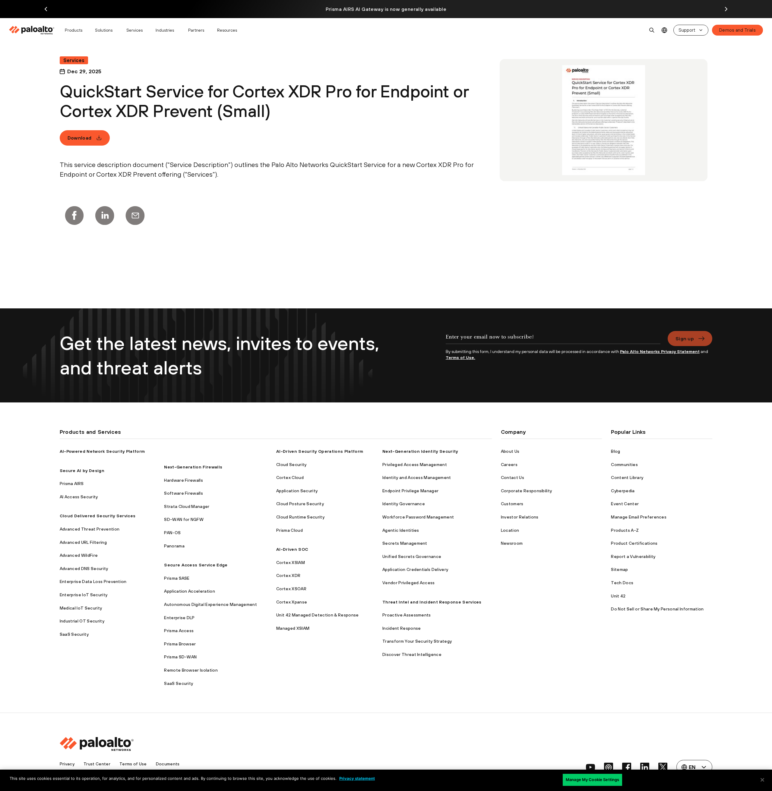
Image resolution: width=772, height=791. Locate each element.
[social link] (590, 767)
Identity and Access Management (416, 477)
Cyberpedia (622, 490)
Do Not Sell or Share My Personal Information (657, 609)
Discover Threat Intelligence (411, 654)
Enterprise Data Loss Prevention (93, 581)
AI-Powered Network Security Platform (102, 451)
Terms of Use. (460, 357)
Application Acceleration (189, 591)
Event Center (625, 503)
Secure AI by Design (82, 470)
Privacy (67, 763)
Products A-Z (625, 530)
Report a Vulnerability (633, 556)
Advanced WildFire (79, 555)
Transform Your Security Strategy (417, 641)
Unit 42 (618, 596)
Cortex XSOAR (291, 588)
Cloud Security (291, 464)
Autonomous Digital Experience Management (210, 604)
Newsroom (512, 543)
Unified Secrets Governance (411, 556)
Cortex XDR (288, 575)
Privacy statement (357, 778)
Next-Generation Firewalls (193, 467)
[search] (652, 30)
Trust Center (97, 763)
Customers (512, 503)
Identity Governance (403, 503)
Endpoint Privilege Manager (410, 490)
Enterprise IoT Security (83, 594)
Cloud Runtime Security (300, 517)
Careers (509, 464)
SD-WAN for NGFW (184, 519)
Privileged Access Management (414, 464)
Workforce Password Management (418, 517)
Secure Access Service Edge (195, 565)
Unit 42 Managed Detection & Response (317, 615)
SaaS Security (74, 634)
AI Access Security (79, 496)
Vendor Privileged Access (408, 582)
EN (664, 30)
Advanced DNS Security (84, 568)
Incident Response (401, 628)
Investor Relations (520, 517)
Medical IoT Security (81, 608)
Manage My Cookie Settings (592, 779)
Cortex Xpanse (291, 602)
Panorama (174, 546)
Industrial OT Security (82, 621)
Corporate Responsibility (526, 490)
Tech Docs (622, 582)
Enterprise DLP (179, 617)
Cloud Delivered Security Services (98, 515)
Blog (615, 451)
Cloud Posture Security (300, 503)
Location (510, 530)
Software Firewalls (183, 493)
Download (80, 137)
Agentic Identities (400, 530)
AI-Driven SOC (292, 549)
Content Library (627, 477)
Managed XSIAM (292, 628)
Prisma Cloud (289, 530)
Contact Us (512, 477)
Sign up (685, 338)
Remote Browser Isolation (191, 670)
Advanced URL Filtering (83, 542)
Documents (168, 763)
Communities (624, 464)
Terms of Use (133, 763)
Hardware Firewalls (183, 480)
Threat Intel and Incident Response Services (432, 602)
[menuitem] (34, 30)
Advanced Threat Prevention (89, 529)
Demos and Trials (737, 30)
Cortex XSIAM (290, 562)
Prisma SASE (177, 578)
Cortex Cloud (290, 477)
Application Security (297, 490)
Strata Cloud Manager (186, 506)
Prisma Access (179, 630)
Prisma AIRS (72, 483)
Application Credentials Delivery (415, 569)
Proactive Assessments (406, 615)
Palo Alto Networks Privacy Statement (660, 351)
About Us (510, 451)
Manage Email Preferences (638, 517)
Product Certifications (634, 543)
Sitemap (619, 569)
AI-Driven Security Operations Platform (319, 451)
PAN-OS (172, 532)
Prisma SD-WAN (180, 656)
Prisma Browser (180, 643)
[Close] (762, 779)
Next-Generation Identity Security (420, 451)
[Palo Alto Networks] (32, 30)
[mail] (135, 215)
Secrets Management (404, 543)
